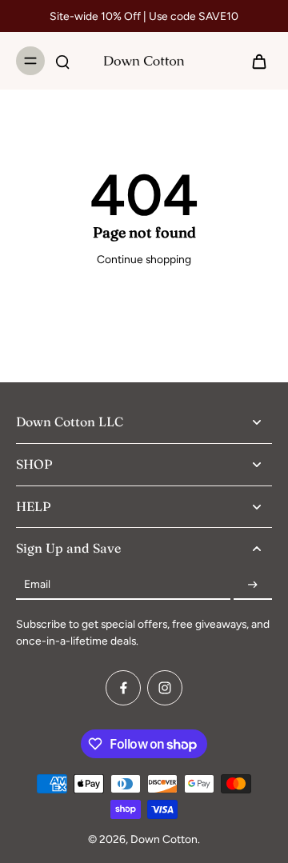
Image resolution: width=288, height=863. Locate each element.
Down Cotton (164, 839)
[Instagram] (164, 687)
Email (37, 584)
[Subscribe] (253, 584)
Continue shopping (144, 259)
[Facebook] (123, 687)
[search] (62, 61)
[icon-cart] (254, 61)
